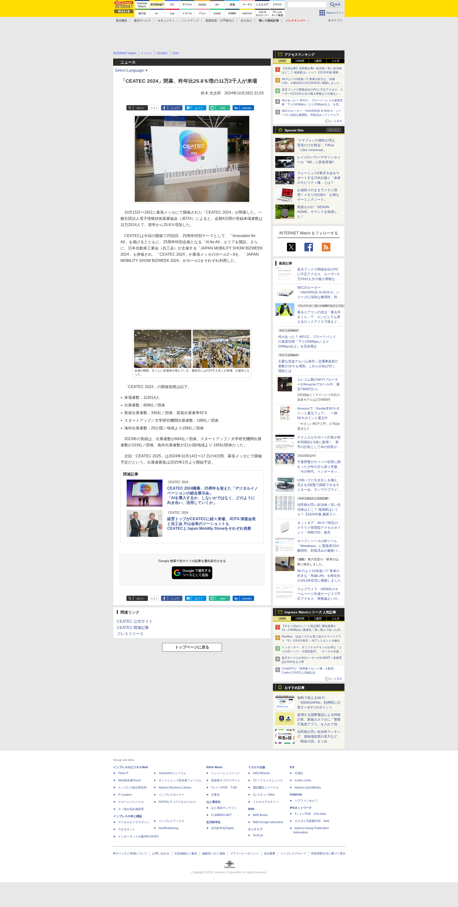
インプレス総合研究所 (132, 787)
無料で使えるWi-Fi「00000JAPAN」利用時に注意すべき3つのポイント (318, 702)
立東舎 (215, 794)
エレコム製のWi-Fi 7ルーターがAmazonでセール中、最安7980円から (318, 384)
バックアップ (190, 20)
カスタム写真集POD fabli (312, 821)
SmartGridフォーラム (172, 773)
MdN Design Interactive (268, 822)
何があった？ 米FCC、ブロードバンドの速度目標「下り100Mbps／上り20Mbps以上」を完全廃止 (307, 341)
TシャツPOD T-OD (224, 787)
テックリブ (255, 829)
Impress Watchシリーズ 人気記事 (310, 612)
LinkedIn (246, 108)
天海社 (299, 773)
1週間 (318, 61)
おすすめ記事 (295, 688)
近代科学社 (213, 822)
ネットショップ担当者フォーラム (180, 780)
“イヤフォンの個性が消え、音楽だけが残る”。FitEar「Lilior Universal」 (317, 145)
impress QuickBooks (308, 787)
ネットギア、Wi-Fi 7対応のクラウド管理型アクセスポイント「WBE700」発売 (319, 527)
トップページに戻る (192, 647)
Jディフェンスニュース (268, 780)
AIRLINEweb (261, 773)
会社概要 (269, 853)
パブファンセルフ (306, 800)
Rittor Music (214, 767)
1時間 (282, 61)
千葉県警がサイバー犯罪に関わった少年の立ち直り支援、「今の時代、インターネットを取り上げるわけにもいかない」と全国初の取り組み (319, 471)
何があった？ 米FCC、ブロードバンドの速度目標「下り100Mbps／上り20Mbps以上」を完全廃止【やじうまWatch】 (312, 104)
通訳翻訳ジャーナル (266, 787)
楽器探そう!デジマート (225, 780)
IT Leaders (125, 794)
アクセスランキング (300, 54)
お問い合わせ (160, 853)
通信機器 (121, 20)
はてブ (199, 108)
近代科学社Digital (222, 828)
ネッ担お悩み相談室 (131, 809)
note (222, 108)
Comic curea (303, 780)
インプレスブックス (171, 821)
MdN (251, 809)
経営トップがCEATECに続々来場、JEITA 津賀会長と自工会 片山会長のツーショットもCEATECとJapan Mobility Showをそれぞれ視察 (211, 523)
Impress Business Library (175, 787)
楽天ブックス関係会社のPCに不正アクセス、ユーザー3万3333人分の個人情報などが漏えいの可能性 (312, 93)
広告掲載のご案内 (185, 853)
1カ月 (335, 61)
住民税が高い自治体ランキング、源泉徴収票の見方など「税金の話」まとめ (319, 736)
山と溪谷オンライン (224, 808)
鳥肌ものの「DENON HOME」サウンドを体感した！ (317, 211)
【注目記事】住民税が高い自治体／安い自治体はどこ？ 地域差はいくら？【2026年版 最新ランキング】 (312, 72)
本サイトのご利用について (130, 853)
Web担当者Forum (129, 780)
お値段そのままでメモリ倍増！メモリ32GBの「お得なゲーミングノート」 (318, 194)
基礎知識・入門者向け (219, 20)
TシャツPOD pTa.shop (310, 813)
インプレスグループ (293, 853)
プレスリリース (130, 634)
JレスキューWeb (264, 794)
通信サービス (142, 20)
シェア (175, 108)
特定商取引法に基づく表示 (328, 853)
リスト (154, 108)
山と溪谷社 (213, 802)
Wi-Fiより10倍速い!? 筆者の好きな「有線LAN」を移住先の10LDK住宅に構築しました (319, 575)
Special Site (294, 130)
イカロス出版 (256, 767)
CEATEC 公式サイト (135, 621)
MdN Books (260, 815)
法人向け (246, 20)
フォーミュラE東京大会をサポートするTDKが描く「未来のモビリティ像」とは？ (319, 177)
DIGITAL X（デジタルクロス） (178, 802)
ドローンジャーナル (131, 802)
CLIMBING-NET (221, 815)
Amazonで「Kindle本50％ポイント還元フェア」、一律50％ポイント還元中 (318, 413)
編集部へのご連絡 (213, 853)
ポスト (140, 108)
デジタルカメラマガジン (134, 822)
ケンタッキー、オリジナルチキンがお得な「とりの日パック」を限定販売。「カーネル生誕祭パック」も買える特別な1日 (312, 651)
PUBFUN (296, 794)
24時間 (299, 61)
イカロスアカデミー (266, 802)
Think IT (123, 773)
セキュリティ (166, 20)
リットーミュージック (225, 773)
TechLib (258, 835)
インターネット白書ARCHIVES (138, 836)
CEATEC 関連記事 (133, 628)
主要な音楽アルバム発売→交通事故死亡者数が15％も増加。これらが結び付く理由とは (308, 366)
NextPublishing (168, 828)
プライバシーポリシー (244, 853)
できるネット (126, 829)
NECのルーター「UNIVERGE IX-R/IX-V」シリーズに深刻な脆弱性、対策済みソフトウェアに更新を (312, 115)
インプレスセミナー (171, 794)
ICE (292, 767)
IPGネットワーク (301, 808)
